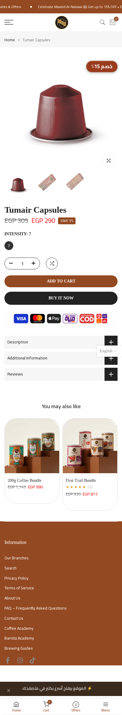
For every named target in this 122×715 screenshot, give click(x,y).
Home (9, 40)
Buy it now (61, 298)
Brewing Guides (18, 648)
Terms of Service (19, 588)
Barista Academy (19, 638)
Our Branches (16, 558)
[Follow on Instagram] (20, 660)
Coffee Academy (18, 629)
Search (10, 568)
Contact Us (13, 618)
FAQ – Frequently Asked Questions (35, 608)
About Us (12, 598)
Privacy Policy (16, 578)
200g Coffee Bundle (24, 480)
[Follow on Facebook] (7, 660)
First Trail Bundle (81, 480)
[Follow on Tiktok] (32, 660)
